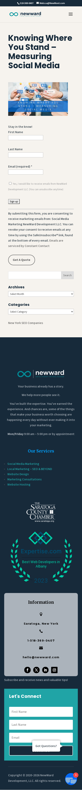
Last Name (15, 149)
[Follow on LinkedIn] (45, 670)
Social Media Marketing (23, 464)
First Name (15, 132)
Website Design (18, 474)
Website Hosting (18, 484)
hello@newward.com (41, 657)
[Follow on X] (36, 670)
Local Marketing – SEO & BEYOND (29, 469)
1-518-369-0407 (41, 640)
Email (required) (20, 166)
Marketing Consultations (24, 479)
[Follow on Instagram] (54, 670)
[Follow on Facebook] (27, 670)
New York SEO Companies (25, 323)
